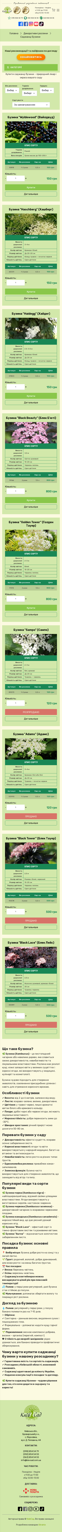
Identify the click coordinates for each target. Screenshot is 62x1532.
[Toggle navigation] (57, 10)
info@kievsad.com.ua (31, 1460)
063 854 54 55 (48, 18)
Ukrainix (42, 1525)
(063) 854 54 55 (31, 1457)
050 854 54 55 (32, 18)
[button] (31, 167)
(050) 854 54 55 (31, 1454)
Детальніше (31, 194)
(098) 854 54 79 (31, 1451)
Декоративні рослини (36, 33)
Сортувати (17, 100)
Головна (14, 33)
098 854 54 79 (17, 18)
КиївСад (30, 1519)
